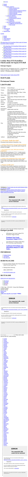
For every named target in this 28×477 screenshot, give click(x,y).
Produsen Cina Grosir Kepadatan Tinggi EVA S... (14, 238)
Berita (4, 26)
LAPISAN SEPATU (11, 15)
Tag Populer (6, 256)
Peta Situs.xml (6, 257)
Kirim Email (3, 291)
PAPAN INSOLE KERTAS (15, 12)
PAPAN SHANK (13, 13)
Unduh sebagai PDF (14, 74)
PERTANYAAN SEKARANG (8, 278)
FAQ (4, 27)
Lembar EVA (6, 40)
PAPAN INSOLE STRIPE (15, 14)
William (2, 292)
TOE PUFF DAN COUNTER (13, 22)
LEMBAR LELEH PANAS (15, 23)
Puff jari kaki (12, 24)
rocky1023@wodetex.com (9, 272)
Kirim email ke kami (5, 74)
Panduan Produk (7, 255)
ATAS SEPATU (10, 19)
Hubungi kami (6, 31)
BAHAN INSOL (13, 9)
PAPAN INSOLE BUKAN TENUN (17, 10)
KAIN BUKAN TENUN (15, 18)
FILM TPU (11, 21)
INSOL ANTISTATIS (14, 8)
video (7, 30)
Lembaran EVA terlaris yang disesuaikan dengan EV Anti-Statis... (15, 247)
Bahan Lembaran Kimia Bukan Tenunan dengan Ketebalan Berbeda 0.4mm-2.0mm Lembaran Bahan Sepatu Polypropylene (13, 191)
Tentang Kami (6, 28)
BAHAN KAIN (13, 17)
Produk (5, 5)
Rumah (5, 4)
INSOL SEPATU (10, 6)
